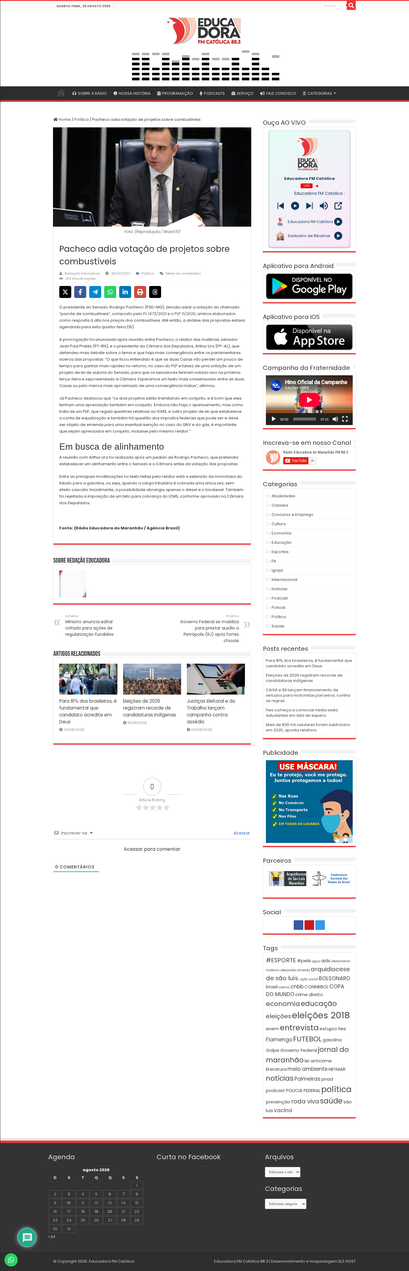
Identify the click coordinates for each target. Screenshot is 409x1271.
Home (64, 119)
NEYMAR (337, 1069)
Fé (274, 561)
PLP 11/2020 (185, 314)
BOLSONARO (334, 978)
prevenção (278, 1102)
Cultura (279, 524)
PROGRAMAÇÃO (177, 93)
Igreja (277, 570)
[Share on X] (65, 292)
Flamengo (279, 1039)
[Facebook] (302, 5)
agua (316, 961)
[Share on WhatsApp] (110, 292)
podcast (275, 1090)
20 (109, 1211)
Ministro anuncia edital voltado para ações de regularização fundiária (89, 625)
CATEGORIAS (319, 93)
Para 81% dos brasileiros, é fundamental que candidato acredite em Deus (309, 663)
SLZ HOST (347, 1261)
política (336, 1089)
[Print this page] (140, 292)
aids (325, 960)
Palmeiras (307, 1078)
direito (316, 994)
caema (284, 987)
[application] (309, 400)
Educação (282, 542)
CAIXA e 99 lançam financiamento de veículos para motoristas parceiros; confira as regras (308, 695)
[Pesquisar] (351, 5)
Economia (281, 533)
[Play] (295, 206)
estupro (328, 1028)
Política (81, 119)
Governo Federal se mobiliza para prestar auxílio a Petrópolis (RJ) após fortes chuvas (209, 629)
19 (96, 1211)
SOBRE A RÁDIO (92, 93)
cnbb (297, 986)
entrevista (299, 1027)
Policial (278, 607)
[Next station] (281, 206)
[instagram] (315, 5)
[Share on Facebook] (80, 292)
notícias (279, 1078)
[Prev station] (309, 206)
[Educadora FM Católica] (204, 30)
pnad (327, 1079)
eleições (278, 1016)
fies (342, 1028)
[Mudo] (335, 419)
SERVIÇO (245, 93)
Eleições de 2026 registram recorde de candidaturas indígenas (149, 708)
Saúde (278, 626)
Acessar (241, 833)
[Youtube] (308, 5)
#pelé (304, 960)
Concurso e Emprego (292, 514)
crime (301, 994)
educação (319, 1003)
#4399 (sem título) (61, 92)
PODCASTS (214, 93)
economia (283, 1003)
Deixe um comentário (183, 273)
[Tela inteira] (345, 419)
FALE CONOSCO (281, 93)
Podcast (280, 598)
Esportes (280, 552)
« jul (51, 1236)
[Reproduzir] (274, 419)
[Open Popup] (338, 206)
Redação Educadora (82, 273)
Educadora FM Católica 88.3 (241, 1261)
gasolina (332, 1040)
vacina (283, 1110)
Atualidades (283, 496)
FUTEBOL (307, 1039)
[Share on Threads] (155, 292)
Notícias (279, 589)
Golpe (272, 1050)
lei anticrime (318, 1061)
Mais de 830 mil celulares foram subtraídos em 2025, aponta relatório (308, 727)
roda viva (305, 1101)
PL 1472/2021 (154, 314)
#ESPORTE (281, 960)
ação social (309, 979)
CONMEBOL (316, 987)
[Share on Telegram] (95, 292)
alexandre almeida (295, 970)
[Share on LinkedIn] (125, 292)
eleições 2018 (321, 1015)
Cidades (280, 505)
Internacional (284, 579)
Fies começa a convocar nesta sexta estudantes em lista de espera (302, 712)
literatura (276, 1069)
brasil (272, 987)
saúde (331, 1101)
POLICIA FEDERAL (303, 1090)
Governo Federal (298, 1050)
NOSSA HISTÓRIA (135, 93)
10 (69, 1203)
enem (272, 1028)
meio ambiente (307, 1069)
